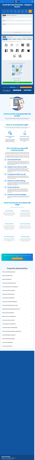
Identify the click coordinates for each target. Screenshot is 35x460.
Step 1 (4, 15)
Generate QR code (17, 32)
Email (3, 17)
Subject (4, 20)
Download (17, 82)
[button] (32, 1)
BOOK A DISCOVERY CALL (17, 258)
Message (4, 24)
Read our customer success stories (26, 87)
